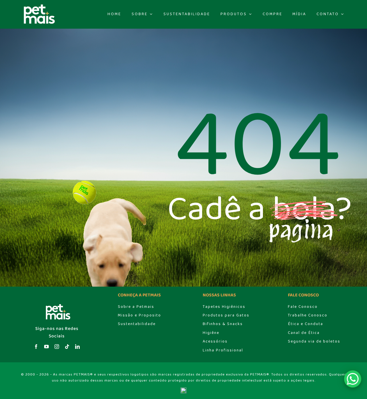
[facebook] (36, 346)
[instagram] (56, 346)
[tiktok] (67, 346)
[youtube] (46, 346)
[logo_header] (38, 5)
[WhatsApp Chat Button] (352, 379)
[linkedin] (77, 346)
